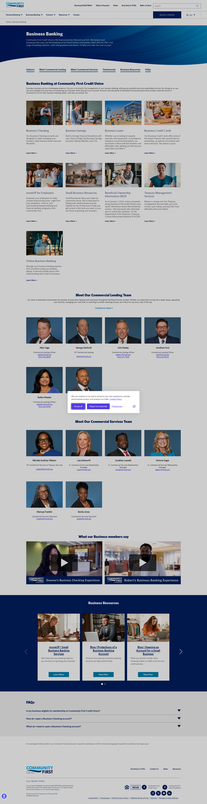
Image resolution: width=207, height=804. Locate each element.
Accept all (78, 406)
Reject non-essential (98, 406)
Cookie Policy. (116, 399)
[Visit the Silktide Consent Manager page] (134, 406)
